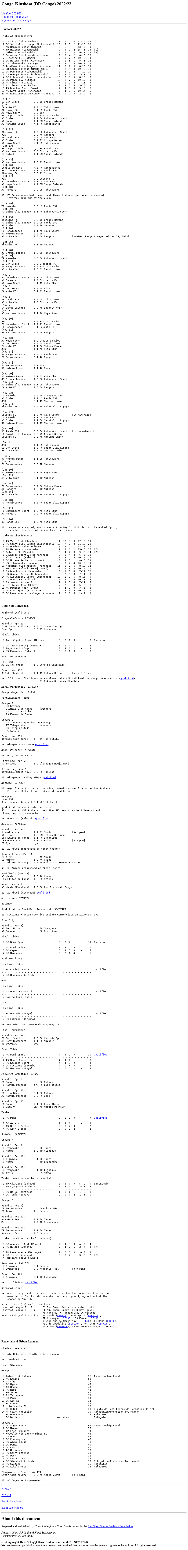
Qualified (100, 1054)
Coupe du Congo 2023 (14, 16)
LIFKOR (85, 1321)
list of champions (11, 1501)
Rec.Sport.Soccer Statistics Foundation (110, 1526)
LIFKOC (94, 1318)
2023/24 (6, 1495)
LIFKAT (102, 1323)
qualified (127, 678)
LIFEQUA (74, 1323)
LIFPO (111, 1321)
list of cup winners (12, 1507)
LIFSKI (66, 1318)
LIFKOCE (62, 1326)
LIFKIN (61, 1315)
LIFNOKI (93, 1315)
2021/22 (6, 1489)
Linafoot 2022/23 (11, 13)
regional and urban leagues (17, 20)
